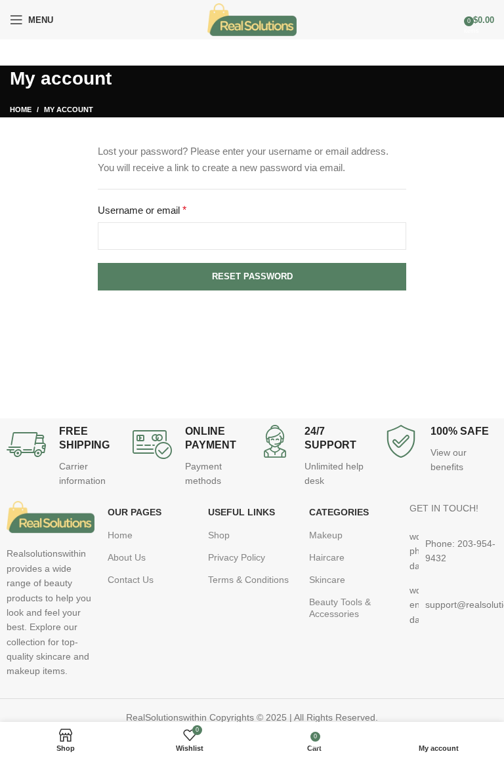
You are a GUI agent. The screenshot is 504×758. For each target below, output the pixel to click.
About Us (127, 557)
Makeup (326, 535)
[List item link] (453, 551)
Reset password (252, 276)
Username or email (161, 209)
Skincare (327, 579)
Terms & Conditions (248, 579)
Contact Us (131, 579)
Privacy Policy (236, 557)
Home (21, 109)
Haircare (327, 557)
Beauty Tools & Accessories (340, 608)
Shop (219, 535)
